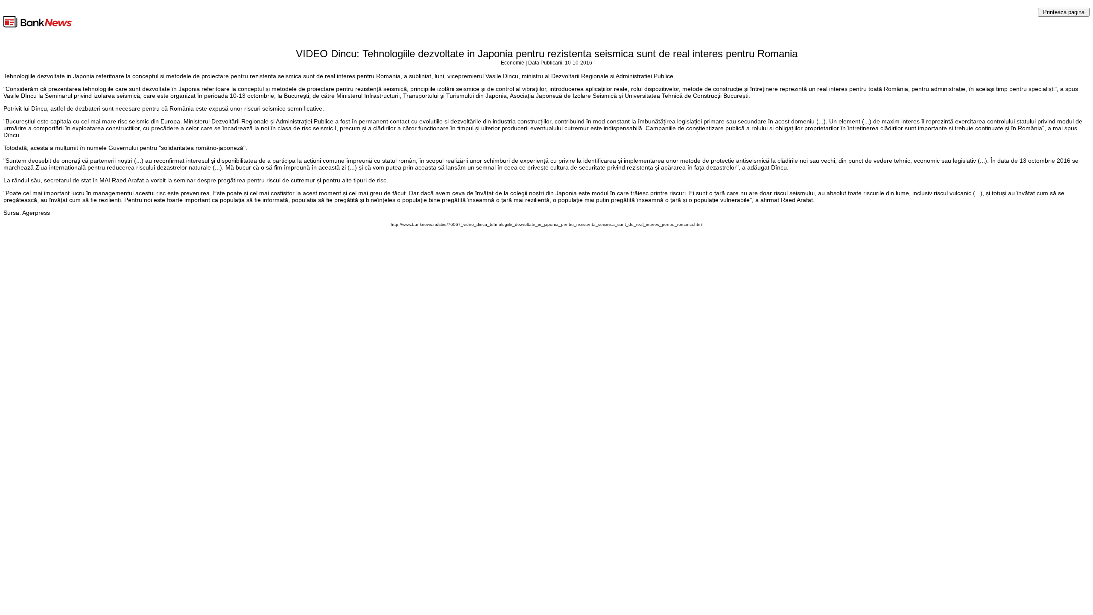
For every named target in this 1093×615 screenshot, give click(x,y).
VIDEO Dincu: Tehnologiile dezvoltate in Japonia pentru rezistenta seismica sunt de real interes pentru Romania (547, 53)
